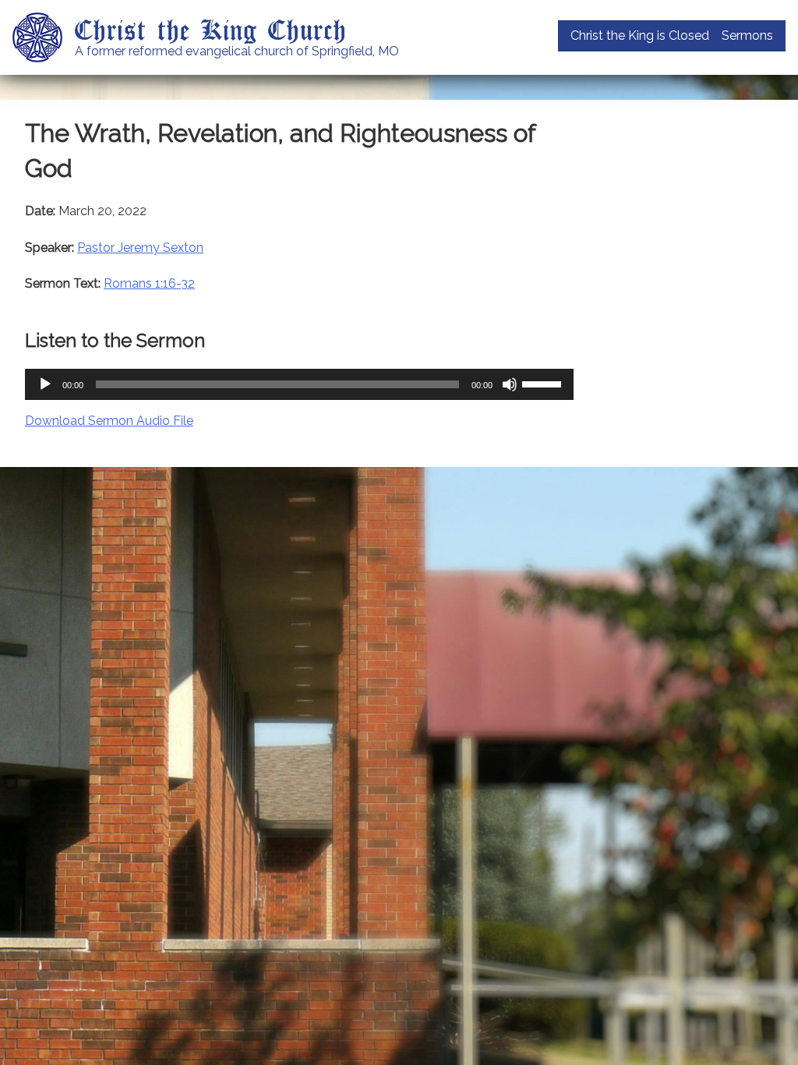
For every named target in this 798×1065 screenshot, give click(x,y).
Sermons (747, 35)
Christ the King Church (211, 29)
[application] (299, 384)
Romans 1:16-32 (149, 283)
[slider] (544, 383)
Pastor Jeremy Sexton (140, 247)
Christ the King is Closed (639, 35)
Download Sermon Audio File (109, 420)
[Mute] (509, 384)
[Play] (45, 384)
